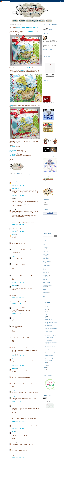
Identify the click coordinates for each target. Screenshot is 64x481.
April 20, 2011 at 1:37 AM (18, 195)
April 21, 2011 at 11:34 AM (18, 379)
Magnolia (44, 269)
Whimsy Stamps (45, 292)
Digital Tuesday (12, 146)
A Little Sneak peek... (48, 349)
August (46, 309)
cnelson (13, 300)
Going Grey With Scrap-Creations (15, 147)
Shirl (12, 227)
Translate (50, 29)
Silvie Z (13, 274)
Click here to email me (46, 56)
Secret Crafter (12, 153)
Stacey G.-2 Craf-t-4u (15, 188)
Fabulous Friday (12, 155)
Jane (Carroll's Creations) (16, 404)
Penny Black (45, 276)
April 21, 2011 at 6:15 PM (18, 393)
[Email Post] (21, 173)
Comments (46, 204)
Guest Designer (45, 257)
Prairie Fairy (45, 279)
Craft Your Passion (13, 150)
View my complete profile (48, 49)
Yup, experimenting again (49, 340)
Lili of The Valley (46, 266)
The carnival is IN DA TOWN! (50, 326)
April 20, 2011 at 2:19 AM (18, 218)
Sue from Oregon (15, 181)
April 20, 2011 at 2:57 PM (18, 303)
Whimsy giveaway (46, 293)
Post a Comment (12, 459)
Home (25, 461)
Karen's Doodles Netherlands (14, 149)
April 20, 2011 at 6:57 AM (18, 245)
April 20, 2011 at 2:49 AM (18, 224)
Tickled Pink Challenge (46, 288)
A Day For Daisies (46, 243)
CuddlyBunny (14, 346)
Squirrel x (13, 247)
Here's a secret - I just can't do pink (50, 357)
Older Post (38, 461)
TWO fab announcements (49, 337)
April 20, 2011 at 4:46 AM (18, 231)
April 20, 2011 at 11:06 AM (18, 259)
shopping (44, 297)
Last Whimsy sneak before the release (51, 345)
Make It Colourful (46, 271)
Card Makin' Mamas (13, 154)
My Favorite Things (46, 275)
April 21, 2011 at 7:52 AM (18, 373)
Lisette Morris (14, 424)
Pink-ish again (47, 351)
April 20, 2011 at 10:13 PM (18, 343)
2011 (45, 304)
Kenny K (44, 264)
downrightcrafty (14, 368)
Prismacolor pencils (24, 174)
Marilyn (13, 382)
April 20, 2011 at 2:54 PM (18, 297)
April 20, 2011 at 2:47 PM (18, 291)
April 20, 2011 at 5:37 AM (18, 239)
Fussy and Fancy (12, 156)
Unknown (13, 234)
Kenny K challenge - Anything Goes (51, 335)
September (47, 307)
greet (12, 358)
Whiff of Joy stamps (46, 290)
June (46, 312)
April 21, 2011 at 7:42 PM (18, 421)
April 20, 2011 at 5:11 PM (18, 313)
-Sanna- (13, 316)
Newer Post (11, 461)
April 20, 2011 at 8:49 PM (18, 333)
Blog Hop (44, 245)
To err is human (47, 317)
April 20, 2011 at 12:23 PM (18, 282)
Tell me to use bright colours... (50, 358)
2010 (45, 367)
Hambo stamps (45, 258)
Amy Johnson (14, 293)
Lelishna (13, 256)
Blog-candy (45, 247)
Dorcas (13, 209)
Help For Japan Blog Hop (49, 355)
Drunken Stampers (13, 151)
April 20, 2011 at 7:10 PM (18, 321)
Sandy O (13, 390)
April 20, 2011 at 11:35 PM (18, 355)
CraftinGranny (14, 241)
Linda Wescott (14, 306)
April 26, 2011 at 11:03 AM (18, 457)
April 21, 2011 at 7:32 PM (18, 413)
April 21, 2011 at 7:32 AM (18, 365)
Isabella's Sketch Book (46, 261)
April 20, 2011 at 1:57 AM (18, 206)
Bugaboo (44, 248)
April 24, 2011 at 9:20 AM (18, 439)
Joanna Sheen (45, 262)
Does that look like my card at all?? (50, 325)
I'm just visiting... (47, 320)
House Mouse (45, 259)
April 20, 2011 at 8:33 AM (18, 253)
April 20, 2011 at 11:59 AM (18, 271)
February (46, 363)
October (46, 306)
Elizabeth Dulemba (46, 255)
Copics (44, 252)
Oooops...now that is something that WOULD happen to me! (22, 26)
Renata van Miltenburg (16, 448)
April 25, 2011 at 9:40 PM (18, 445)
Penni (13, 262)
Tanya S (13, 375)
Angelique (13, 442)
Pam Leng (13, 431)
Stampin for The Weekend (47, 285)
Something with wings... (49, 319)
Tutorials (44, 289)
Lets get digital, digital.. (48, 360)
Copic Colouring (45, 250)
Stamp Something (46, 283)
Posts (45, 202)
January (46, 365)
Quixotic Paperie (32, 174)
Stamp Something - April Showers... (50, 338)
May (46, 314)
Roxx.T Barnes (14, 285)
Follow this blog (50, 213)
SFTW (44, 280)
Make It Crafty (45, 272)
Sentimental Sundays (46, 282)
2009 (45, 369)
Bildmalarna (45, 244)
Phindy (44, 278)
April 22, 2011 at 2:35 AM (18, 428)
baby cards (44, 295)
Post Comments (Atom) (17, 464)
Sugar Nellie (45, 286)
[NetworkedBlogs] (50, 212)
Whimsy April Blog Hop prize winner (51, 328)
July (46, 311)
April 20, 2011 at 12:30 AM (18, 185)
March (46, 362)
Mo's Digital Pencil (46, 273)
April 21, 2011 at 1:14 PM (18, 387)
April (46, 316)
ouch (44, 296)
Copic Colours (45, 251)
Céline (13, 324)
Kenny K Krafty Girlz (46, 265)
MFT (44, 268)
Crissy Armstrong (16, 174)
